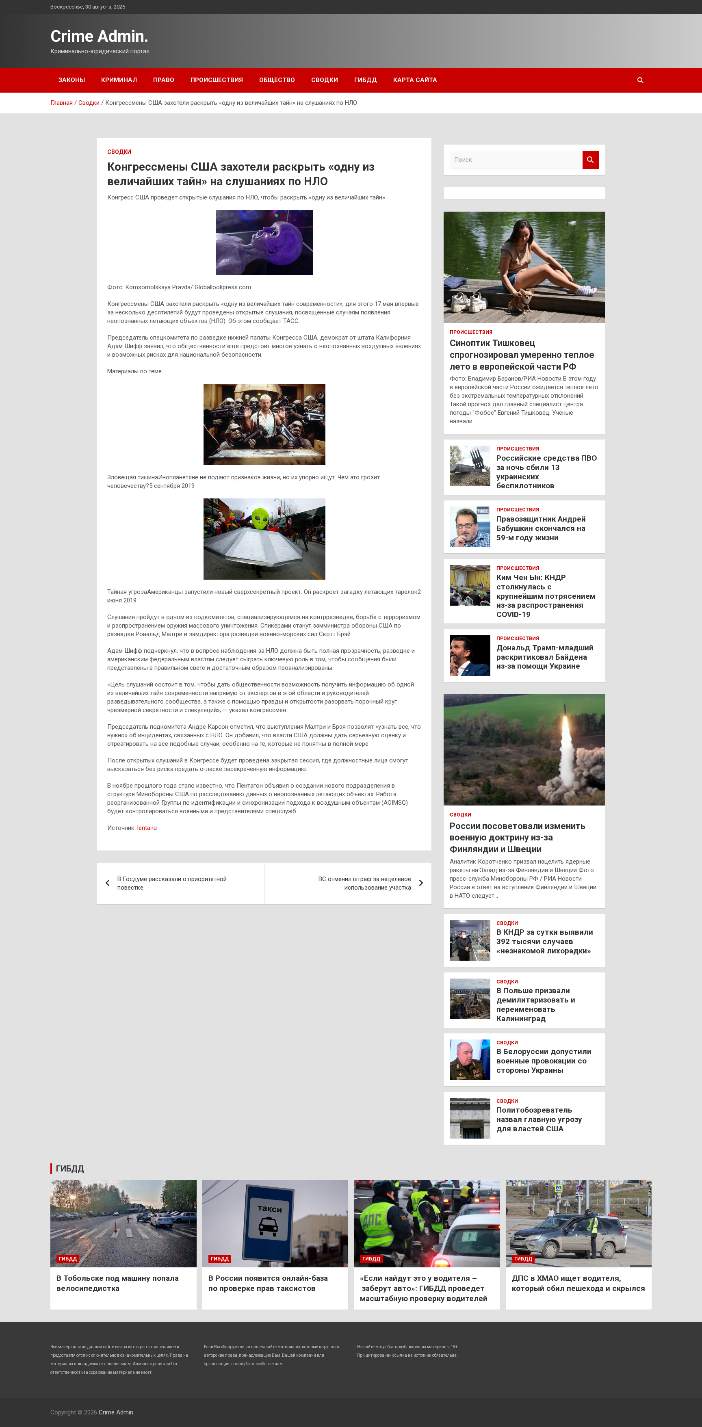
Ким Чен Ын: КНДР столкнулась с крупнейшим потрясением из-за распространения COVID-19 (546, 596)
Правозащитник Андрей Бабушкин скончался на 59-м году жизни (541, 528)
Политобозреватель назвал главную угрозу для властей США (539, 1119)
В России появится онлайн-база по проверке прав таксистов (268, 1283)
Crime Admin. (99, 36)
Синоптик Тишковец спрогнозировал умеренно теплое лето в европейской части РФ (522, 354)
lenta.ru (147, 828)
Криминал (119, 80)
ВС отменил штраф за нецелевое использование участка (364, 883)
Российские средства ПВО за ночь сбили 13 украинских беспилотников (546, 471)
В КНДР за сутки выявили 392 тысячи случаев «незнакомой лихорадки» (544, 941)
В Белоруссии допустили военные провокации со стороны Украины (544, 1061)
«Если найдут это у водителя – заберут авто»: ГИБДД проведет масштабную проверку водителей (424, 1288)
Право (163, 80)
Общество (277, 80)
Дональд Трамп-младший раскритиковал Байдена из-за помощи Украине (545, 657)
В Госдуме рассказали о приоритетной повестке (172, 883)
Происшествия (217, 80)
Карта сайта (415, 80)
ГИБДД (365, 80)
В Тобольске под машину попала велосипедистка (117, 1283)
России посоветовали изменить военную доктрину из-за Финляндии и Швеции (517, 837)
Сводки (324, 80)
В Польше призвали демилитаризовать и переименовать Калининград (535, 1004)
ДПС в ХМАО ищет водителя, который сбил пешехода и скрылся (578, 1283)
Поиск (591, 160)
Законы (71, 80)
